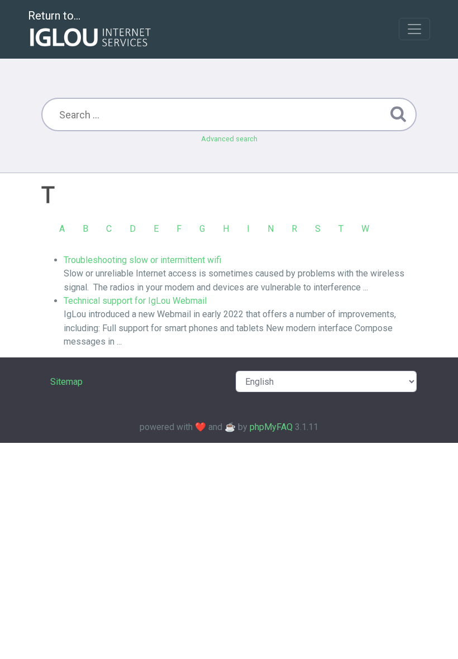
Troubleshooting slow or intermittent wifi (142, 260)
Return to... (54, 15)
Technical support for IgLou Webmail (135, 300)
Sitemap (66, 381)
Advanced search (229, 139)
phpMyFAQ (271, 427)
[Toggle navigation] (414, 29)
